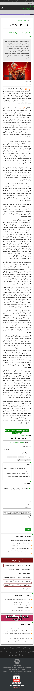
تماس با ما (23, 648)
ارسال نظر (25, 453)
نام (30, 496)
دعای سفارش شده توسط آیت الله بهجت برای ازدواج (17, 585)
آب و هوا (6, 648)
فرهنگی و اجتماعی (21, 21)
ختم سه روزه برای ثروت (24, 573)
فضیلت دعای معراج (14, 569)
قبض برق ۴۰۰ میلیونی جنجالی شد (22, 605)
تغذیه (9, 457)
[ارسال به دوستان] (13, 25)
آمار (15, 457)
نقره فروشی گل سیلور (25, 589)
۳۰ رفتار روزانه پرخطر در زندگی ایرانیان (21, 548)
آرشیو (17, 648)
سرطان (19, 460)
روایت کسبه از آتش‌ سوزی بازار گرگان (21, 610)
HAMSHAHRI (25, 435)
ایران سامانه (13, 673)
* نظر (29, 516)
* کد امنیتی (28, 507)
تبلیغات (24, 652)
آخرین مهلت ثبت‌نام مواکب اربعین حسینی (18, 476)
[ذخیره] (16, 25)
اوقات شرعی (31, 652)
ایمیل (29, 502)
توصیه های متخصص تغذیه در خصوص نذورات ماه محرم (16, 470)
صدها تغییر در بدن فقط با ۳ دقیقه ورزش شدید (19, 551)
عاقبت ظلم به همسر (9, 566)
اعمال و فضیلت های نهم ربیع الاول (22, 602)
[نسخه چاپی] (10, 25)
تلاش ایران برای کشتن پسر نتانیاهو (21, 543)
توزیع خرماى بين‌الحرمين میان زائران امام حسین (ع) (17, 599)
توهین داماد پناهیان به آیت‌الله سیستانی (18, 628)
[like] (17, 449)
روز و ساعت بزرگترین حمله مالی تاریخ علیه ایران (16, 631)
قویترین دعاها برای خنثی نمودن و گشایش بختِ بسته (17, 581)
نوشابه (20, 457)
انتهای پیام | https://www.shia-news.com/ (17, 431)
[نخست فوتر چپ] (17, 682)
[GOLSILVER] (17, 618)
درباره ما (30, 648)
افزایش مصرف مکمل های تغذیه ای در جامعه (17, 474)
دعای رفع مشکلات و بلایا (24, 577)
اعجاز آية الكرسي (26, 569)
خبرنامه (6, 652)
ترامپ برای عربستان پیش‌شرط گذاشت (21, 546)
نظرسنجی (18, 652)
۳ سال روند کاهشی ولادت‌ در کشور (20, 638)
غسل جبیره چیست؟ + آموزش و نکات (19, 641)
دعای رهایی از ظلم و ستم (24, 566)
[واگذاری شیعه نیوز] (17, 15)
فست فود (27, 460)
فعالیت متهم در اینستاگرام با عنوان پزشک (20, 540)
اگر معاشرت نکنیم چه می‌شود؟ (23, 608)
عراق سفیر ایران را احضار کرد (23, 554)
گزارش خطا (26, 447)
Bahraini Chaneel (9, 577)
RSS (1, 652)
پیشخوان (29, 21)
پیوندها (12, 648)
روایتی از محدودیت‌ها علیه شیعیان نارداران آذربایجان (16, 634)
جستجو (12, 652)
